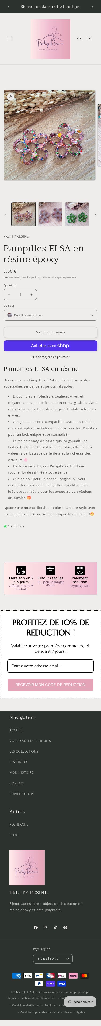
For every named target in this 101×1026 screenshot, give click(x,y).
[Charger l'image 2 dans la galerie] (50, 214)
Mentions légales (74, 1012)
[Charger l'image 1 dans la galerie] (24, 214)
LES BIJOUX (18, 762)
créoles (88, 422)
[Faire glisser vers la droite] (96, 215)
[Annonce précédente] (9, 7)
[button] (9, 39)
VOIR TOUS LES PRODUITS (30, 741)
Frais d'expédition (30, 277)
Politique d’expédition (58, 1005)
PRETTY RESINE (32, 992)
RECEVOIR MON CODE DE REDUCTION (50, 684)
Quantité (10, 285)
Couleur (9, 305)
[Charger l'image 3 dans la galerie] (77, 214)
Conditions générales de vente (39, 1012)
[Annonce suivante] (92, 7)
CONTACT (17, 783)
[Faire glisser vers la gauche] (5, 215)
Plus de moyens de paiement (50, 357)
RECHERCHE (18, 825)
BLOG (13, 835)
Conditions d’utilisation (26, 1005)
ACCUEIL (16, 730)
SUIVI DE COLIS (21, 794)
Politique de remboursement (38, 998)
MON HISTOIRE (21, 773)
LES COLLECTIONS (24, 751)
